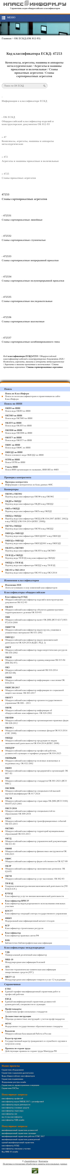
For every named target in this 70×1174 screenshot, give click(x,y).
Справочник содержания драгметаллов (17, 1073)
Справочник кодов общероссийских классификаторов (35, 8)
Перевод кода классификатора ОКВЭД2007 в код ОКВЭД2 (33, 534)
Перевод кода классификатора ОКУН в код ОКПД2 (29, 527)
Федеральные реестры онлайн (14, 1082)
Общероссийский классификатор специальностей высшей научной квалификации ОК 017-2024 (32, 791)
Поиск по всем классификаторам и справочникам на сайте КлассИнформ (32, 396)
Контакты (43, 1161)
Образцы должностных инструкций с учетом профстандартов (35, 1017)
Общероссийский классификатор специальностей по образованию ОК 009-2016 (30, 811)
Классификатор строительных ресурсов (24, 927)
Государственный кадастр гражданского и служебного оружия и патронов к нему (36, 1041)
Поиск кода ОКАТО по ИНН (18, 424)
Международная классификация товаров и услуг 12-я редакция (35, 978)
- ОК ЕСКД (8, 117)
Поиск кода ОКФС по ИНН (17, 446)
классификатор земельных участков (16, 1149)
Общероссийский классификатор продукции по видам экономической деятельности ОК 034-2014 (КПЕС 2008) (32, 741)
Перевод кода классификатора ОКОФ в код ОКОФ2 (29, 495)
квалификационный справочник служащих (19, 1133)
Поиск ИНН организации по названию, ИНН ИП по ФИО (32, 468)
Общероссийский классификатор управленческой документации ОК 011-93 (36, 841)
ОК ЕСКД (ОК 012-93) (27, 38)
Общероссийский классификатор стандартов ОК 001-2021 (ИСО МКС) (36, 781)
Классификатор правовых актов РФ (22, 934)
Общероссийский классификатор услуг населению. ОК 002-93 (34, 877)
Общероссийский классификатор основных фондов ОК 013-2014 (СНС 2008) (36, 730)
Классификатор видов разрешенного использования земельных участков (35, 903)
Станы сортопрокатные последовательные (27, 301)
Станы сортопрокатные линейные (22, 219)
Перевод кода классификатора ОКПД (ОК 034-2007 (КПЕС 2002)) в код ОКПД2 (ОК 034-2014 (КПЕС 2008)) (36, 519)
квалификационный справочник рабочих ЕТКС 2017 (23, 1136)
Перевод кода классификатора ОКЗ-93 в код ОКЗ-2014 (31, 571)
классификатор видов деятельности (16, 1105)
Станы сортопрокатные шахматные (23, 321)
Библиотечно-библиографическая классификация (28, 941)
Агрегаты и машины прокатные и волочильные (30, 161)
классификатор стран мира (12, 1111)
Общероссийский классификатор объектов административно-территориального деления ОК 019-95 (34, 610)
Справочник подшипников (12, 1079)
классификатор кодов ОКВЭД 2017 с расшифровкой (23, 1101)
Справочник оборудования (13, 1070)
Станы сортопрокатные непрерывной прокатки (30, 260)
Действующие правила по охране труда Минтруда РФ (31, 1049)
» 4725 (5, 173)
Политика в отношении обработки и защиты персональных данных (35, 1164)
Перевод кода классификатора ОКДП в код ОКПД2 (29, 502)
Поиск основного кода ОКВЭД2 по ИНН (24, 453)
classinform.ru (30, 1161)
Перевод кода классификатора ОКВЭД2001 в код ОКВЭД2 (33, 542)
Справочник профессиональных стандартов (26, 1010)
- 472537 (6, 337)
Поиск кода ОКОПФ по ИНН (18, 431)
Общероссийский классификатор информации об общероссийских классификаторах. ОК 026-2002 (28, 710)
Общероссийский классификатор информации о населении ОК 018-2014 (35, 680)
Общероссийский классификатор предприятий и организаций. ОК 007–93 (36, 771)
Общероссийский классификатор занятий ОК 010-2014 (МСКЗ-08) (31, 670)
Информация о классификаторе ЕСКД (24, 101)
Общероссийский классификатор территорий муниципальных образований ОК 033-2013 (34, 831)
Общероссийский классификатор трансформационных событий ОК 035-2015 (35, 821)
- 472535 (6, 297)
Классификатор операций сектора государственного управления (36, 912)
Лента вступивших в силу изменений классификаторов (31, 586)
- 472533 (6, 256)
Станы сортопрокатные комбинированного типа (31, 341)
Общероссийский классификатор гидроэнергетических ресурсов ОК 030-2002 (36, 650)
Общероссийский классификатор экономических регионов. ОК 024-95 (35, 869)
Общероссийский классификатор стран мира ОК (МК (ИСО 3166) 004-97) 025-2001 (36, 801)
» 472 (5, 156)
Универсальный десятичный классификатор (26, 953)
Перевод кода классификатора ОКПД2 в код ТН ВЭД (30, 564)
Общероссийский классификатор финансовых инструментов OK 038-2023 (36, 851)
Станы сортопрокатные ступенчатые (24, 240)
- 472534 (6, 276)
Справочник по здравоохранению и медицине (20, 1085)
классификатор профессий (12, 1098)
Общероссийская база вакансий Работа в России (28, 1032)
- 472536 (6, 317)
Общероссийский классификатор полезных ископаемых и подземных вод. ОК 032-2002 (32, 761)
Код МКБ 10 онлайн (10, 1152)
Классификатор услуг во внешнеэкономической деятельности (34, 894)
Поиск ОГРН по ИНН (15, 461)
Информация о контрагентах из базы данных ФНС (29, 483)
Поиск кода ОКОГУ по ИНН (18, 439)
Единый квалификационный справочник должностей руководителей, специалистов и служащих (30, 1002)
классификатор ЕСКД (10, 1145)
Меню (11, 17)
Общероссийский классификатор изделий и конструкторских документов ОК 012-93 (28, 123)
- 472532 (6, 235)
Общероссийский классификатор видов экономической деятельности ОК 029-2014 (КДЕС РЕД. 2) (31, 640)
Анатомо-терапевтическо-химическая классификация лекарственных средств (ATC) (30, 970)
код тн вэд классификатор (12, 1117)
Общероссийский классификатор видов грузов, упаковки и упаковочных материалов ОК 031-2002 (33, 630)
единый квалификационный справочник (18, 1142)
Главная (6, 38)
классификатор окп (9, 1114)
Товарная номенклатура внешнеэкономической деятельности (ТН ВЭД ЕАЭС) (36, 886)
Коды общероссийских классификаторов (18, 1076)
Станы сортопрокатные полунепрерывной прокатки (33, 280)
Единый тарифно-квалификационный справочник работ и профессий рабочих (32, 992)
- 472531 (6, 215)
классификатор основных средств (15, 1108)
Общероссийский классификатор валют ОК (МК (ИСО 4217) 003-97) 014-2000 (36, 620)
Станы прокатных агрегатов (19, 178)
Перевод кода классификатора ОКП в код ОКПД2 (28, 510)
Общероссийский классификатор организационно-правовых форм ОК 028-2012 (36, 720)
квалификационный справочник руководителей (21, 1139)
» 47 (4, 137)
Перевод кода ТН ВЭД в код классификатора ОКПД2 (30, 556)
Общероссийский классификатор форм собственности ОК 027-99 (36, 860)
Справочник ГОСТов (10, 1088)
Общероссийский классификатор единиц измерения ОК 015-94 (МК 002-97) (35, 660)
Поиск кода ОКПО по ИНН (17, 409)
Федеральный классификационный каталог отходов (29, 919)
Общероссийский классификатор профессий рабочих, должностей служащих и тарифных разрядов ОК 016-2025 (33, 751)
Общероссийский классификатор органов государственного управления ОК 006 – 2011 (33, 700)
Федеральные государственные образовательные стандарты (34, 1025)
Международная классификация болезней (25, 960)
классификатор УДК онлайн (13, 1120)
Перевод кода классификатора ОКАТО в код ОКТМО (30, 549)
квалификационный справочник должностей (20, 1130)
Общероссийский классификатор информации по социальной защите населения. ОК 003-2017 (34, 690)
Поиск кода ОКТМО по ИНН (18, 417)
